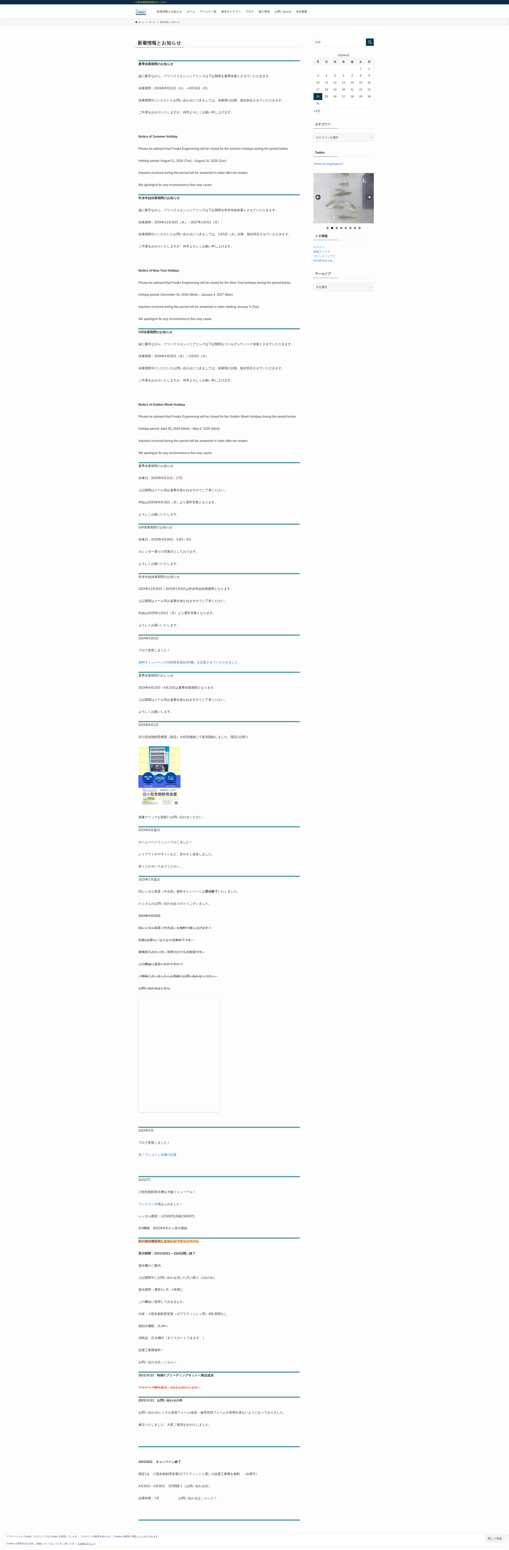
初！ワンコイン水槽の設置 (157, 1154)
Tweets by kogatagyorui (328, 163)
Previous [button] (318, 197)
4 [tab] (341, 228)
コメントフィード (324, 256)
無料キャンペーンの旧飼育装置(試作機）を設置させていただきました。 (189, 662)
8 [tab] (359, 228)
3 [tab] (337, 228)
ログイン (318, 247)
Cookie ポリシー (87, 1543)
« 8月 (316, 111)
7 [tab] (355, 228)
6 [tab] (350, 228)
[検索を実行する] (370, 42)
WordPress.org (322, 260)
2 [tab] (332, 228)
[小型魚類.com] (141, 12)
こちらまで (209, 1498)
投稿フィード (321, 251)
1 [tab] (327, 228)
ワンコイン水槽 (149, 1204)
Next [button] (369, 197)
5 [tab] (346, 228)
